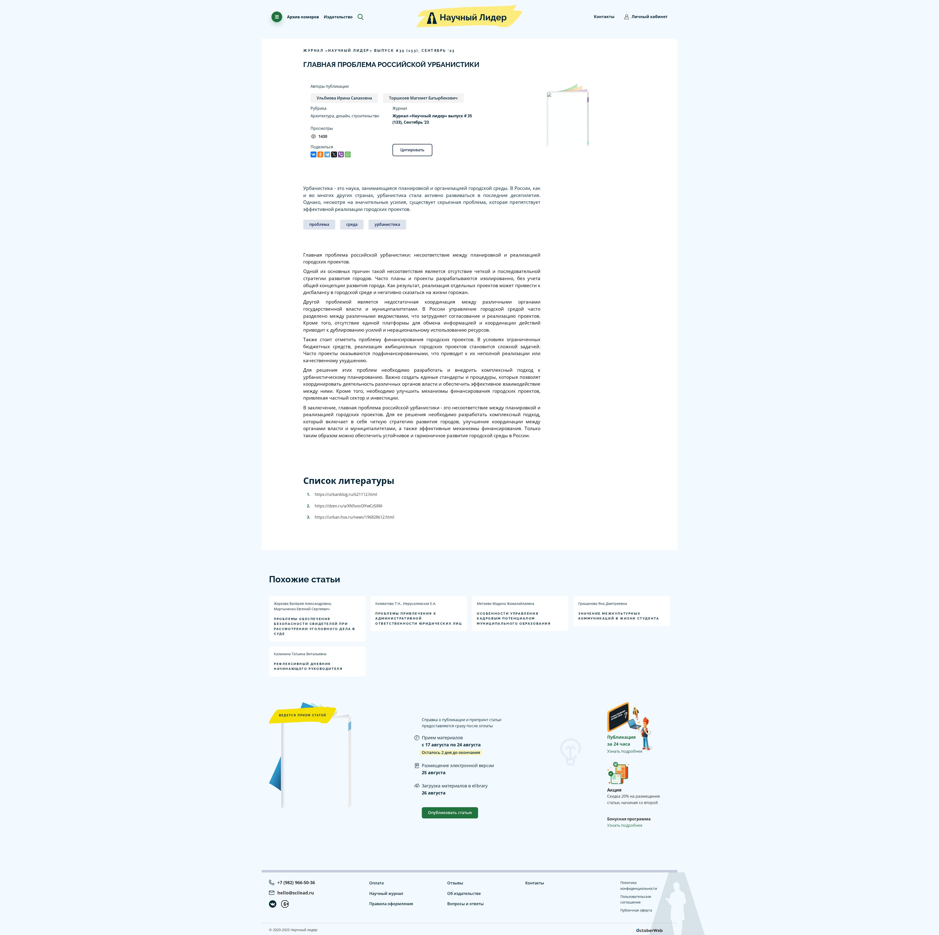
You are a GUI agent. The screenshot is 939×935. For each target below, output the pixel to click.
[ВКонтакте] (313, 154)
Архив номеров (303, 17)
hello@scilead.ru (295, 893)
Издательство (338, 17)
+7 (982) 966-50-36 (296, 882)
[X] (334, 154)
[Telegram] (327, 154)
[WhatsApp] (348, 154)
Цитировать (412, 149)
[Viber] (341, 154)
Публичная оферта (636, 910)
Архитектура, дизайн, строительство (345, 116)
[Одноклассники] (320, 154)
